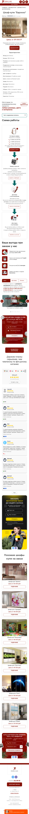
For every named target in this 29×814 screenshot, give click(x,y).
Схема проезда (14, 793)
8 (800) (14, 780)
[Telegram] (13, 548)
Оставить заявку (14, 149)
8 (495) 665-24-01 (15, 141)
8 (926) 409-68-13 (15, 144)
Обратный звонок (14, 784)
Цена (4, 280)
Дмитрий (9, 475)
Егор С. (9, 441)
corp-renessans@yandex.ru (14, 787)
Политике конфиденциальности (15, 339)
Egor (8, 424)
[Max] (16, 548)
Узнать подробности (24, 104)
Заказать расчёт (14, 47)
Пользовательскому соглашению (11, 340)
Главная (4, 7)
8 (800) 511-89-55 (15, 139)
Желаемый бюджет (15, 330)
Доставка (14, 280)
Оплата (22, 280)
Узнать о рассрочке (14, 206)
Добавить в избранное (14, 796)
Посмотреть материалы (14, 350)
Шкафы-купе (12, 7)
